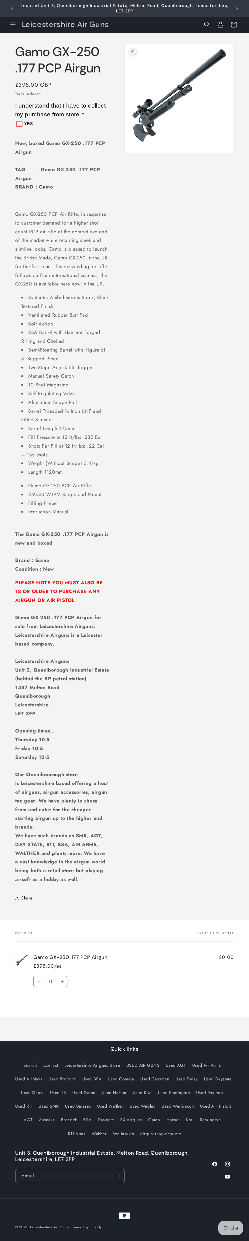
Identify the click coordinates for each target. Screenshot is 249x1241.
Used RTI (23, 1106)
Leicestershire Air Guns (49, 1227)
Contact (50, 1065)
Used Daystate (218, 1079)
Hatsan (173, 1120)
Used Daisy (187, 1079)
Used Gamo (83, 1092)
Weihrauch (123, 1134)
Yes (28, 123)
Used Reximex (209, 1092)
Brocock (69, 1120)
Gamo (154, 1120)
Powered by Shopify (86, 1227)
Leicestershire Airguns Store (92, 1065)
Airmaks (47, 1120)
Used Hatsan (114, 1092)
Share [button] (26, 898)
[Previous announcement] (12, 8)
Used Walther (110, 1106)
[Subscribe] (117, 1176)
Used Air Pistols (216, 1106)
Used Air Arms (206, 1065)
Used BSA (92, 1079)
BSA (87, 1120)
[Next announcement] (237, 8)
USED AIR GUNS (143, 1065)
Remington (210, 1120)
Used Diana (32, 1092)
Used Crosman (154, 1079)
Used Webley (142, 1106)
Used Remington (174, 1092)
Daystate (106, 1120)
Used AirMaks (28, 1079)
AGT (28, 1120)
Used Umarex (78, 1106)
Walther (99, 1134)
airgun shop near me (160, 1134)
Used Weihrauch (178, 1106)
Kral (189, 1120)
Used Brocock (62, 1079)
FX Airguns (131, 1120)
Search (30, 1065)
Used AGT (176, 1065)
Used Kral (142, 1092)
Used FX (58, 1092)
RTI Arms (77, 1134)
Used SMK (49, 1106)
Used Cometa (121, 1079)
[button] (12, 24)
